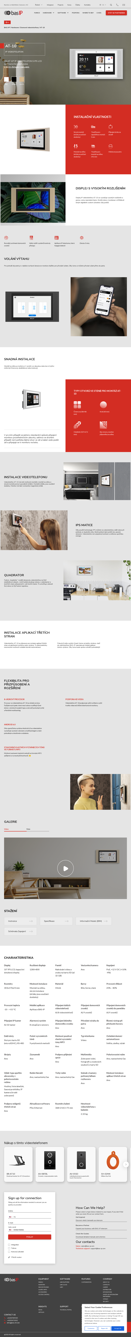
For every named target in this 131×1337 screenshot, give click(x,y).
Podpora (75, 13)
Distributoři (107, 1289)
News (40, 1310)
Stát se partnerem (116, 13)
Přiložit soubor (16, 1257)
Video (6, 829)
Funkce (37, 13)
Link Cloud (63, 1285)
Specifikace (49, 921)
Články (77, 5)
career (105, 1287)
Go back (7, 22)
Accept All (117, 1328)
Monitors (41, 1285)
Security (106, 1301)
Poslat (29, 1237)
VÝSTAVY (105, 1299)
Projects (60, 5)
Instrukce (12, 921)
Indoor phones (43, 1287)
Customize (91, 1328)
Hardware (47, 13)
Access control (43, 1294)
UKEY (61, 1287)
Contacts (106, 1285)
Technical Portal (66, 1310)
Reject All (104, 1328)
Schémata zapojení (17, 931)
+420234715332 (12, 1320)
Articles (41, 1312)
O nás (99, 13)
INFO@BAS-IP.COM (13, 1323)
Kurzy (69, 5)
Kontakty (87, 5)
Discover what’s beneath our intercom (89, 1220)
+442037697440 (12, 1318)
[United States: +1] (10, 1217)
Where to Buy (88, 13)
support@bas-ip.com (98, 1248)
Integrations (107, 1292)
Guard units (42, 1289)
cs (103, 5)
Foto (28, 829)
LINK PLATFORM (64, 1282)
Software (62, 13)
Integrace (50, 5)
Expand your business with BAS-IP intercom (91, 1229)
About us (106, 1282)
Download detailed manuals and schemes (90, 1237)
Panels (40, 1282)
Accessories (42, 1292)
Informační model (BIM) (91, 921)
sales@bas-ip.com (87, 1246)
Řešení (37, 5)
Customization (86, 1282)
